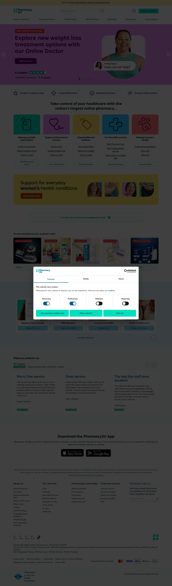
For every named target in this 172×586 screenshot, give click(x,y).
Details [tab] (86, 279)
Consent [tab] (50, 279)
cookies (111, 291)
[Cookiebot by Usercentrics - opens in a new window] (126, 271)
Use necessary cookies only (52, 313)
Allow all (119, 313)
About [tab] (121, 279)
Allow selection (86, 313)
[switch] (73, 303)
